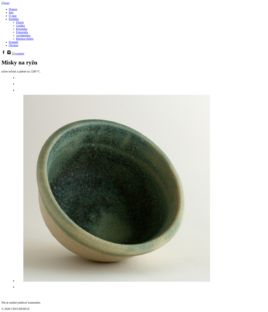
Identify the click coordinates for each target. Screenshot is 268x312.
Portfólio (14, 19)
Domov (13, 9)
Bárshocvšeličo (25, 38)
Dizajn (20, 22)
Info (11, 12)
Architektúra (23, 35)
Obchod (13, 45)
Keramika (21, 28)
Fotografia (22, 32)
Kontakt (13, 42)
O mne (13, 15)
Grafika (20, 25)
